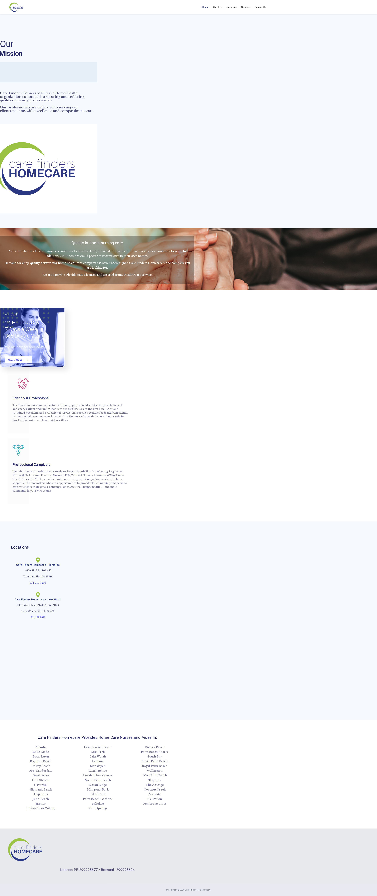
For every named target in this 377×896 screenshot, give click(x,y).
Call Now (15, 359)
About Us (217, 7)
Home (205, 7)
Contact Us (260, 7)
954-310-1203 (38, 582)
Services (245, 7)
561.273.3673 (38, 617)
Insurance (232, 7)
